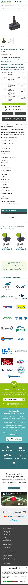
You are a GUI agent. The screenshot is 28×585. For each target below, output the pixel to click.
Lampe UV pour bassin (6, 170)
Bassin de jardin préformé (7, 168)
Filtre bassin (3, 176)
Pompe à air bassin (5, 154)
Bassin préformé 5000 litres (7, 141)
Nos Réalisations (7, 540)
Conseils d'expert (7, 531)
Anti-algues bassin (5, 198)
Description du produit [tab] (10, 210)
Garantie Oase (6, 536)
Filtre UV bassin (4, 146)
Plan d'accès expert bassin (9, 559)
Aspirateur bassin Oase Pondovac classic (10, 203)
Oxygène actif (4, 184)
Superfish (3, 165)
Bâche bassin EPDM (5, 148)
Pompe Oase (4, 174)
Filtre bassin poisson (5, 179)
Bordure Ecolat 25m (5, 190)
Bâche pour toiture (7, 547)
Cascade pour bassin (5, 187)
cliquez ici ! (18, 57)
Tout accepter (7, 581)
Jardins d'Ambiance (7, 532)
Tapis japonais (4, 196)
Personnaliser (23, 581)
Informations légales (7, 555)
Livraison (5, 537)
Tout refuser (15, 581)
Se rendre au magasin (14, 488)
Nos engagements (7, 539)
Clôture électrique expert (6, 193)
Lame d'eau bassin (5, 182)
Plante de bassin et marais (7, 143)
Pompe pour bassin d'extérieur (8, 201)
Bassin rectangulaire (5, 151)
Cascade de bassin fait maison (8, 157)
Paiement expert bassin (8, 534)
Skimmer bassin (4, 162)
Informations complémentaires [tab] (12, 213)
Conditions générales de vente (10, 556)
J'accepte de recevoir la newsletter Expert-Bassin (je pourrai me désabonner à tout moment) (15, 404)
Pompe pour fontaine (5, 160)
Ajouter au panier (15, 103)
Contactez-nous (6, 558)
